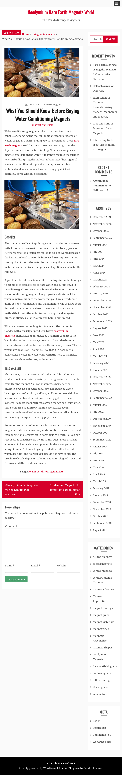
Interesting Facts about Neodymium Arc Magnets (104, 145)
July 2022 (98, 411)
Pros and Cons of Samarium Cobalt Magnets (103, 128)
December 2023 (102, 300)
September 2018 (102, 523)
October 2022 (100, 390)
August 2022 (100, 404)
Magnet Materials (42, 124)
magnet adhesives (104, 589)
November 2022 (102, 383)
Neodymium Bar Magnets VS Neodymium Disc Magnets (21, 490)
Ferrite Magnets (102, 570)
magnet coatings (103, 608)
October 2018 (100, 516)
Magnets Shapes (102, 647)
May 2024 (98, 265)
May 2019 (98, 467)
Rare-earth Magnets (105, 666)
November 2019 (102, 425)
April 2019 (99, 474)
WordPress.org (102, 741)
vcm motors (100, 694)
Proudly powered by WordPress (37, 768)
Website (61, 565)
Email (35, 565)
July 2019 (98, 453)
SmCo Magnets (102, 673)
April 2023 (99, 349)
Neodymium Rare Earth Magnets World (61, 12)
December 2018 (102, 502)
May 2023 (98, 342)
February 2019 (101, 488)
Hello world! (100, 190)
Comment (11, 526)
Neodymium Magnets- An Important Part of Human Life (65, 490)
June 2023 (98, 335)
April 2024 (99, 272)
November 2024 (102, 223)
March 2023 (100, 356)
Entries (100, 727)
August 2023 (100, 328)
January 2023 (100, 370)
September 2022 (102, 397)
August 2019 (100, 446)
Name (9, 565)
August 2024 (100, 244)
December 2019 (102, 418)
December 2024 (102, 217)
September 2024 (102, 237)
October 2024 (101, 230)
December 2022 (102, 377)
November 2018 (102, 509)
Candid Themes (93, 768)
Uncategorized (101, 687)
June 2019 (98, 460)
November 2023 (102, 307)
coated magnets (102, 563)
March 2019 (100, 481)
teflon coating (101, 680)
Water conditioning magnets (46, 471)
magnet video (101, 628)
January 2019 (100, 495)
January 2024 (100, 293)
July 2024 (98, 251)
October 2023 (100, 314)
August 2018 (100, 530)
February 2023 (101, 363)
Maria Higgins (53, 104)
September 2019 (102, 439)
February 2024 (101, 286)
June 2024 (98, 258)
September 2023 (102, 321)
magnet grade (101, 615)
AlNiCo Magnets (102, 556)
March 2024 (100, 279)
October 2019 (100, 432)
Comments (102, 734)
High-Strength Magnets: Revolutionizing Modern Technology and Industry (105, 107)
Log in (96, 720)
